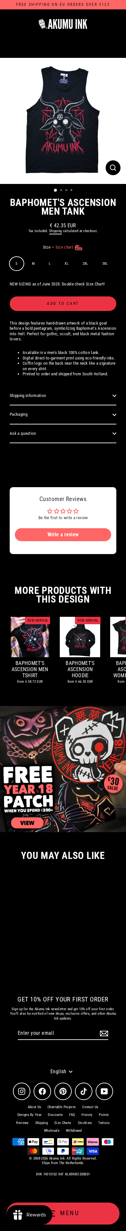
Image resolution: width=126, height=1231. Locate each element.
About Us (34, 1107)
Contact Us (90, 1107)
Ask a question (23, 433)
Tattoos (104, 1123)
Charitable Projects (61, 1107)
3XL (105, 264)
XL (66, 264)
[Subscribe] (103, 1033)
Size (58, 247)
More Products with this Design (63, 595)
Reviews (22, 1123)
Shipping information (28, 395)
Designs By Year (29, 1115)
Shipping (55, 231)
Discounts (55, 1115)
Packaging (18, 414)
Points (104, 1115)
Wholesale (51, 1131)
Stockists (85, 1123)
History (86, 1115)
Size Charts (62, 1123)
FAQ (72, 1115)
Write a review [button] (63, 534)
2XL (85, 264)
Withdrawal (74, 1131)
